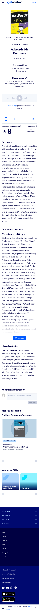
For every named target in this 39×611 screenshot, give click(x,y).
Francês (4, 557)
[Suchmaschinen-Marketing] (19, 428)
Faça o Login (12, 106)
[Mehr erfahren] (21, 126)
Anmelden (10, 402)
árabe (3, 561)
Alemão (4, 536)
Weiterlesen (19, 338)
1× (8, 98)
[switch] (19, 98)
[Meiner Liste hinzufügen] (24, 119)
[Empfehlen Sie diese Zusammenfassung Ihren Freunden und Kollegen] (33, 119)
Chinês (4, 548)
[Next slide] (36, 461)
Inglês (3, 532)
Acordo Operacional (8, 578)
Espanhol (5, 540)
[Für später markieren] (15, 119)
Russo (3, 544)
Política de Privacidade (9, 570)
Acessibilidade (6, 582)
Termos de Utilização (8, 574)
